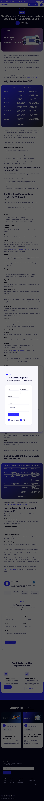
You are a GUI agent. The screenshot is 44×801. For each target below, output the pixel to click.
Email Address (23, 389)
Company (10, 396)
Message (10, 403)
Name (9, 389)
